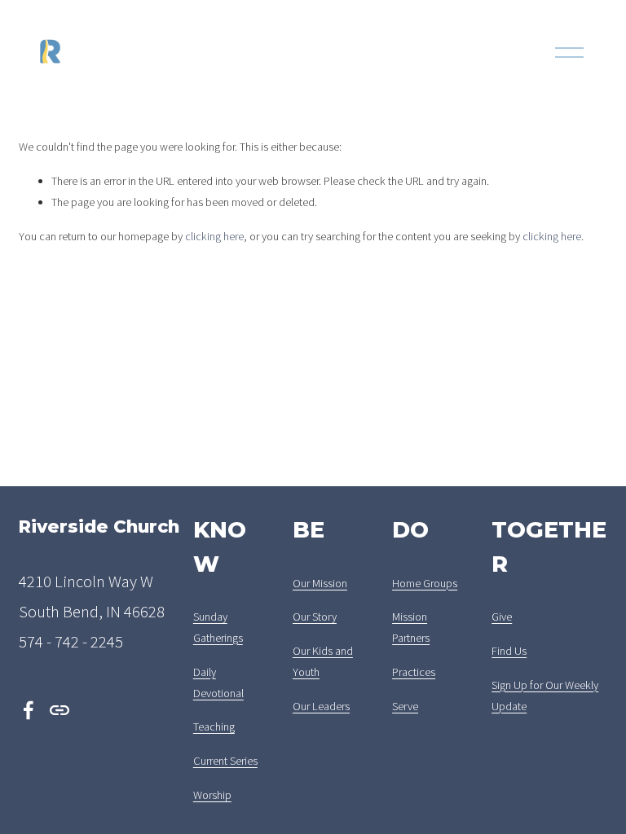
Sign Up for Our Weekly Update (545, 695)
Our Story (315, 616)
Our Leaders (321, 706)
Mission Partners (411, 627)
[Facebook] (28, 710)
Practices (413, 672)
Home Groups (424, 583)
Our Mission (320, 583)
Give (502, 616)
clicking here (214, 236)
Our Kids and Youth (323, 661)
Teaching (214, 726)
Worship (212, 795)
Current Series (225, 760)
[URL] (59, 710)
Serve (405, 706)
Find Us (509, 650)
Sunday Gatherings (218, 627)
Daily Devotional (218, 682)
